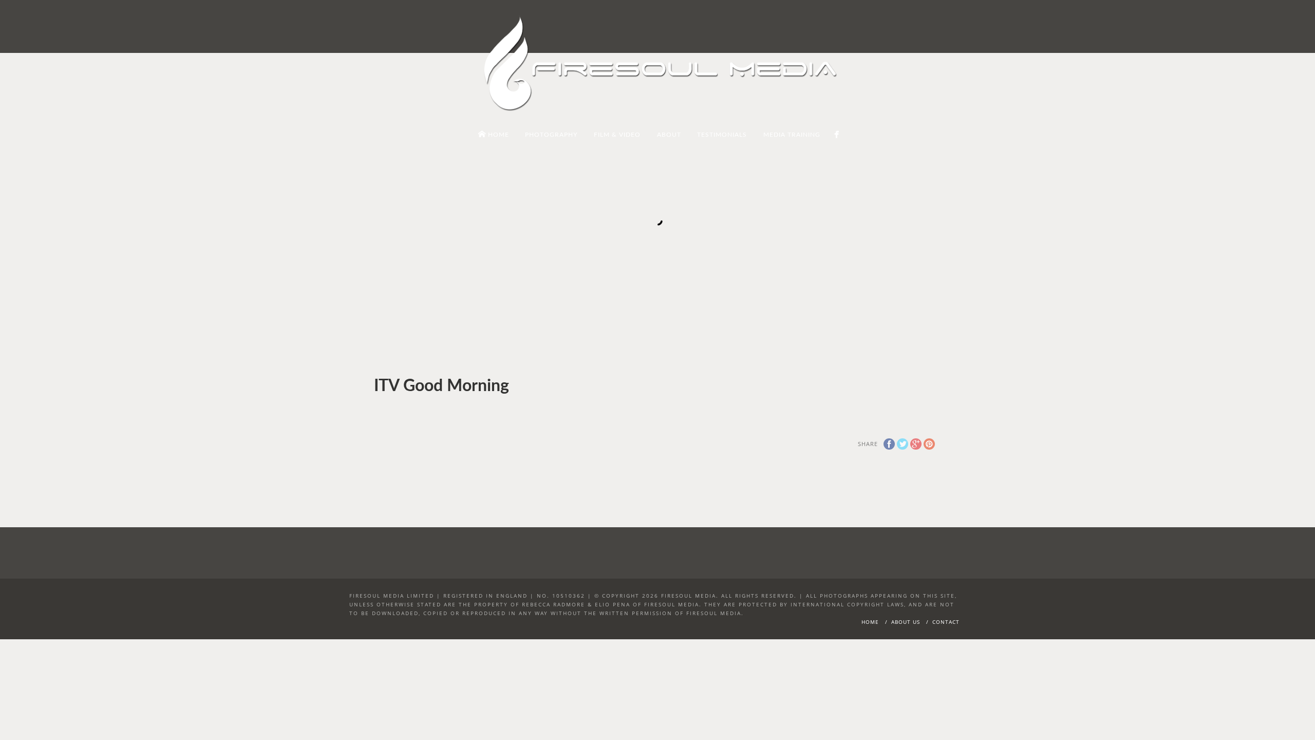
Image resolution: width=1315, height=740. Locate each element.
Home (870, 621)
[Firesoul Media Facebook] (836, 134)
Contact (946, 621)
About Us (905, 621)
